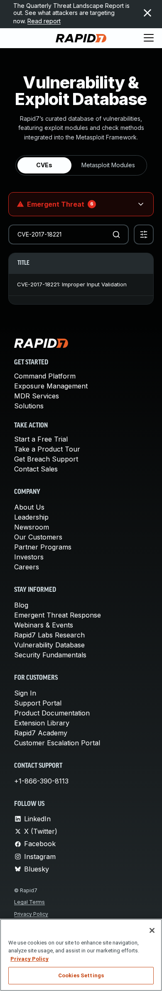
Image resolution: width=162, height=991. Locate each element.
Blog (21, 605)
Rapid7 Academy (40, 733)
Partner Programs (42, 547)
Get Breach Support (46, 459)
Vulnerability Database (49, 645)
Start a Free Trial (41, 439)
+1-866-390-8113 (41, 781)
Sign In (25, 693)
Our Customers (38, 537)
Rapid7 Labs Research (49, 635)
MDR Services (36, 396)
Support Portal (37, 703)
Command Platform (45, 376)
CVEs (44, 164)
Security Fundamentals (50, 655)
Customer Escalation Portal (57, 743)
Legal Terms (29, 902)
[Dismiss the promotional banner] (147, 13)
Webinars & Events (43, 625)
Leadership (31, 517)
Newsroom (31, 527)
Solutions (29, 406)
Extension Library (41, 723)
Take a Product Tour (47, 449)
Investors (29, 557)
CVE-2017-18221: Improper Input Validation (72, 284)
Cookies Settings (81, 975)
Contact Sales (36, 469)
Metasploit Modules (108, 164)
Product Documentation (52, 713)
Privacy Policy (31, 914)
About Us (29, 507)
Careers (26, 567)
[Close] (152, 930)
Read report (44, 20)
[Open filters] (144, 234)
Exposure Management (51, 386)
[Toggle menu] (149, 38)
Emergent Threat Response (57, 615)
